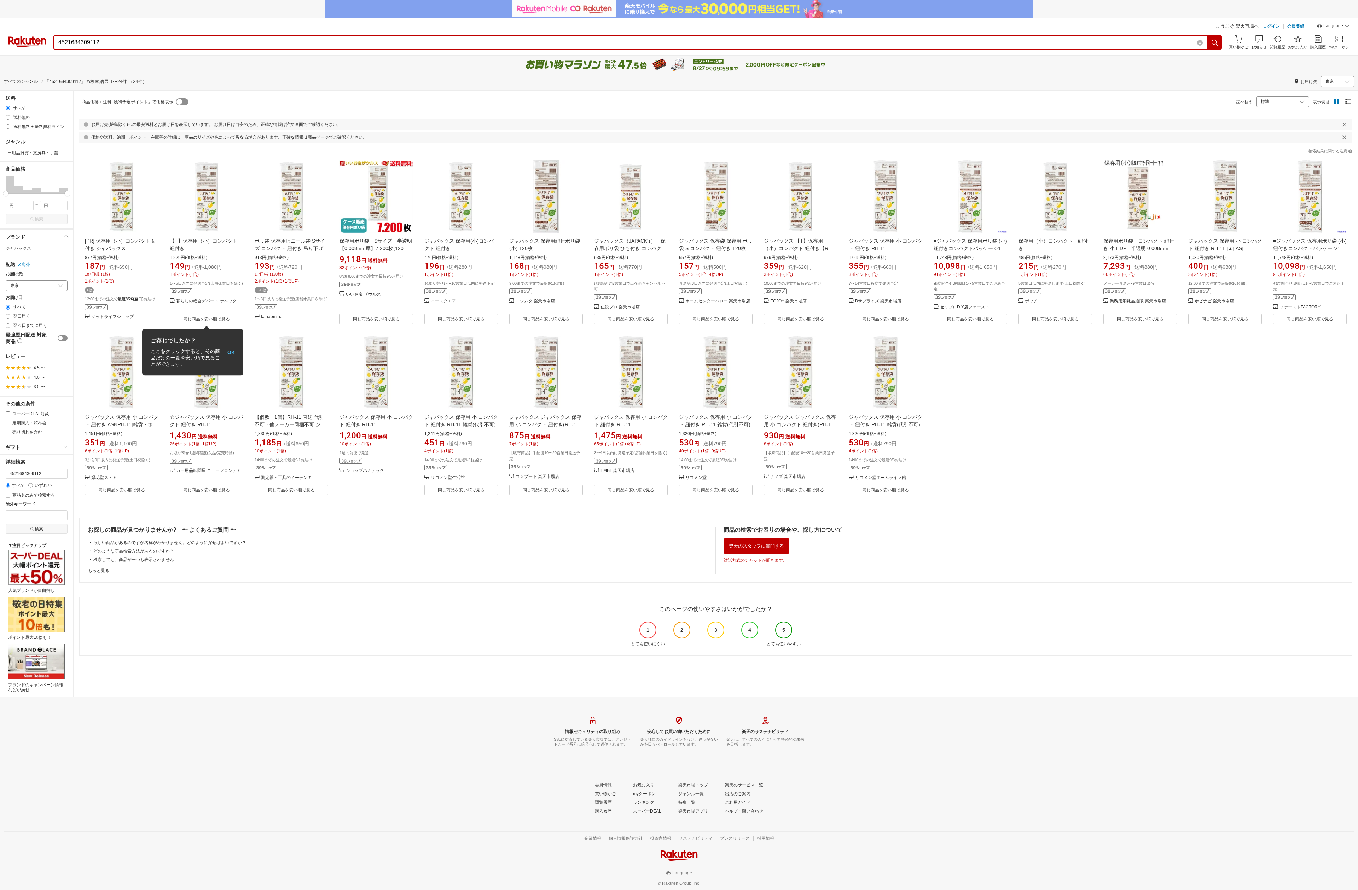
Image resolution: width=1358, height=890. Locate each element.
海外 (26, 264)
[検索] (1215, 42)
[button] (1333, 26)
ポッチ (1031, 301)
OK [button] (231, 352)
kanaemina (272, 316)
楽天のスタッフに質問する (756, 546)
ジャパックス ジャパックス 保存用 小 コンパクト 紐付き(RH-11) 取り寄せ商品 (545, 424)
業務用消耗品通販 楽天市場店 (1138, 301)
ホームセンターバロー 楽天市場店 (717, 301)
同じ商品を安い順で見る (206, 319)
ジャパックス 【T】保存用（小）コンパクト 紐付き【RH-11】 (799, 248)
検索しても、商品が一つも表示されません (133, 559)
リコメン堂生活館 (448, 477)
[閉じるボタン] (1344, 124)
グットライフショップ (112, 316)
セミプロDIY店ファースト (965, 307)
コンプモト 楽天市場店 (537, 476)
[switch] (63, 338)
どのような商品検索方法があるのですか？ (133, 551)
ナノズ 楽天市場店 (787, 476)
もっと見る (98, 570)
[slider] (5, 193)
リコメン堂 (696, 477)
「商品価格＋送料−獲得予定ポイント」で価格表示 (125, 101)
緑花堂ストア (104, 477)
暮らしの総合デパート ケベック (206, 301)
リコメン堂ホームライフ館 (880, 477)
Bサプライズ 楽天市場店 (878, 301)
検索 (39, 218)
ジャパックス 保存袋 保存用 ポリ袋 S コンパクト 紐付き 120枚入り (716, 248)
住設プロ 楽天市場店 (620, 307)
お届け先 (14, 274)
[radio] (8, 108)
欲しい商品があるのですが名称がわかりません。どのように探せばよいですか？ (169, 542)
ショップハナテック (365, 470)
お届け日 (14, 297)
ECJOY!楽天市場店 (788, 301)
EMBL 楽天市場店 (617, 470)
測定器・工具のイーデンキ (286, 477)
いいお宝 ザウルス (363, 294)
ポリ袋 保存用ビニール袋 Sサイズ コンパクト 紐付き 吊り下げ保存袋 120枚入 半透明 (291, 248)
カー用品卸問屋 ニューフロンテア (208, 470)
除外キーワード (20, 504)
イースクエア (443, 301)
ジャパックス (18, 248)
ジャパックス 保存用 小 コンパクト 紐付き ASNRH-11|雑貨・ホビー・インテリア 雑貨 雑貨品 (121, 424)
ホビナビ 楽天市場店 (1214, 301)
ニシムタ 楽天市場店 (535, 301)
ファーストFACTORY (1300, 307)
